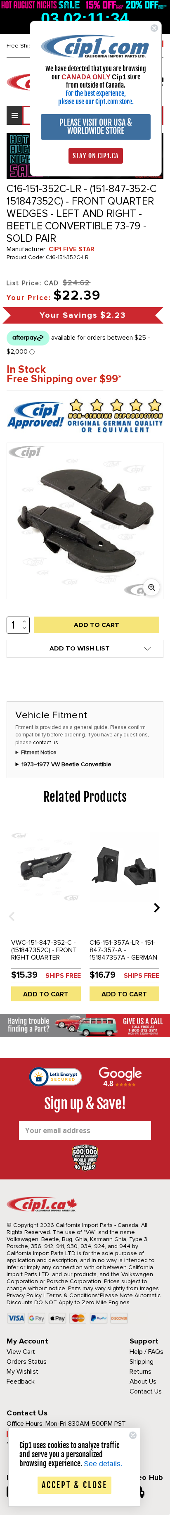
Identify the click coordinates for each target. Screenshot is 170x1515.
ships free (63, 976)
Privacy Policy (24, 1295)
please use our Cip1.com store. (96, 102)
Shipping (141, 1362)
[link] (96, 45)
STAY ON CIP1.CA (96, 156)
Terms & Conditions (72, 1295)
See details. (103, 1464)
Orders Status (27, 1362)
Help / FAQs (146, 1352)
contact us (45, 742)
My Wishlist (22, 1371)
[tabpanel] (46, 913)
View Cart (21, 1352)
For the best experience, (96, 93)
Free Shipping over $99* (64, 379)
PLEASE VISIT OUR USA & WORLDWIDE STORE (95, 126)
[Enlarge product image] (151, 587)
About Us (143, 1381)
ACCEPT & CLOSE (74, 1485)
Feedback (21, 1381)
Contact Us (146, 1391)
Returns (140, 1371)
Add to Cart (45, 994)
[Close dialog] (154, 28)
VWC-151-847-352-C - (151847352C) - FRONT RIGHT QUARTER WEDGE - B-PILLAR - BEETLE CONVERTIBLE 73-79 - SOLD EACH (44, 961)
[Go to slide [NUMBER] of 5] (8, 907)
